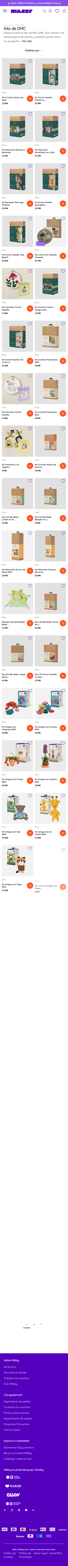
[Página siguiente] (41, 1324)
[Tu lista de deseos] (57, 11)
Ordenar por (32, 50)
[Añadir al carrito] (30, 98)
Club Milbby (10, 1383)
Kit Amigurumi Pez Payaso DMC (44, 938)
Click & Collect (12, 1429)
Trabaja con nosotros (16, 1378)
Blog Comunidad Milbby (18, 1453)
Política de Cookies (10, 1555)
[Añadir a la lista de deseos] (30, 61)
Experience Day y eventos (19, 1447)
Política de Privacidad (25, 1555)
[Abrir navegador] (5, 11)
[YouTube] (26, 1510)
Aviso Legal (40, 1553)
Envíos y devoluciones (16, 1412)
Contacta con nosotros (17, 1407)
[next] (62, 3)
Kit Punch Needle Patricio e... (43, 98)
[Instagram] (12, 1510)
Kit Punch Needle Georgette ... (43, 203)
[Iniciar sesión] (50, 11)
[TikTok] (33, 1510)
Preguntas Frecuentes (16, 1424)
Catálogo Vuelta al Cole (18, 1458)
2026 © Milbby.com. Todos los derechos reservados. (34, 1549)
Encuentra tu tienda (15, 1372)
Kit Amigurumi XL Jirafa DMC (43, 833)
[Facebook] (5, 1510)
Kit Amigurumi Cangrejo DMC (9, 728)
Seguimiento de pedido (17, 1401)
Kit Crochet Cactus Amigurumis (44, 308)
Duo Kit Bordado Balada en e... (43, 518)
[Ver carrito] (64, 11)
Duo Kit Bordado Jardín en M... (10, 518)
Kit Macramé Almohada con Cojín (45, 151)
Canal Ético (55, 1553)
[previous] (5, 3)
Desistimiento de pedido (18, 1418)
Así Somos (10, 1366)
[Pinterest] (19, 1510)
